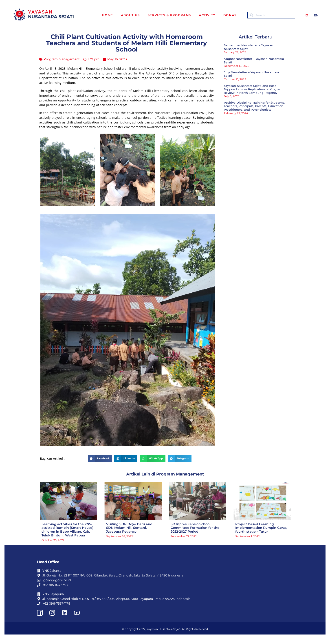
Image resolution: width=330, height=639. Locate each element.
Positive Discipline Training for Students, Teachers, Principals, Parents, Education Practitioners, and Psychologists (254, 106)
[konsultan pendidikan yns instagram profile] (52, 612)
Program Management (62, 59)
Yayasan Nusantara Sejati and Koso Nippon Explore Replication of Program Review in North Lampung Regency (253, 89)
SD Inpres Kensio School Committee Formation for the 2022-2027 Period (195, 528)
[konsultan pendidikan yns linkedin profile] (64, 612)
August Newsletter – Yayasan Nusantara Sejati (254, 60)
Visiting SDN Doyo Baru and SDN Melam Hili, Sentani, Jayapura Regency (129, 528)
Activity (207, 15)
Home (107, 15)
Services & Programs (169, 15)
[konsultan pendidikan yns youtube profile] (76, 612)
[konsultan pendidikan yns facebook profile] (39, 612)
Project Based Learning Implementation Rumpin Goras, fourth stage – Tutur (261, 528)
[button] (100, 458)
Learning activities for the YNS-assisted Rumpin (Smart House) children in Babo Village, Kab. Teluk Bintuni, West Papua (67, 529)
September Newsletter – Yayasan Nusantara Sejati (248, 47)
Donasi (230, 15)
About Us (130, 15)
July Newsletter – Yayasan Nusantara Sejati (251, 74)
